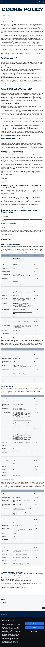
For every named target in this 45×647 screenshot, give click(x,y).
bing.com (4, 536)
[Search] (36, 2)
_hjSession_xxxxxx (22, 373)
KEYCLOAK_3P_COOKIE (17, 408)
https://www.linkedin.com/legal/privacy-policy (16, 587)
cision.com (4, 472)
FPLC (16, 512)
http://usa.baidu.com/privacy (11, 579)
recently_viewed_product (22, 414)
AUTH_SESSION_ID (16, 309)
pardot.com (4, 547)
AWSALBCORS (16, 500)
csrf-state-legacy (16, 493)
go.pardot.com (5, 539)
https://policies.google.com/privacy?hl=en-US (16, 577)
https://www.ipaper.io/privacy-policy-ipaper (15, 584)
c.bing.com (4, 533)
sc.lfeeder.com (5, 525)
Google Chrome (4, 178)
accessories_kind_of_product (18, 404)
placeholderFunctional (17, 421)
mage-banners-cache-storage (26, 284)
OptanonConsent (25, 288)
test (13, 287)
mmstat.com (4, 519)
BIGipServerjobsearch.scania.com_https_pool (21, 275)
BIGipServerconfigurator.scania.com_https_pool (22, 292)
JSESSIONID (15, 268)
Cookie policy (16, 644)
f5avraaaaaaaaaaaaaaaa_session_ (19, 312)
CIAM (28, 409)
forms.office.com (5, 442)
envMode (29, 414)
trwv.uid (14, 509)
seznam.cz (4, 448)
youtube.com (4, 563)
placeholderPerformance (17, 366)
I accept (34, 623)
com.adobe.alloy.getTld (19, 287)
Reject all (34, 627)
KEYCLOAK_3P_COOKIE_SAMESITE (19, 409)
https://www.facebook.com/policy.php (15, 586)
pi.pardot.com (4, 554)
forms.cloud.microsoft (6, 460)
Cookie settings (34, 631)
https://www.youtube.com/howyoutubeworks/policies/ (18, 580)
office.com (4, 445)
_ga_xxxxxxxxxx (16, 354)
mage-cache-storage (27, 420)
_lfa (21, 509)
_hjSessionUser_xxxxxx (17, 374)
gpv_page (15, 369)
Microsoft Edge (4, 179)
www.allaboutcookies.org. (29, 85)
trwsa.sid (18, 509)
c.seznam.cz (4, 469)
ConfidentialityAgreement (18, 420)
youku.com (4, 455)
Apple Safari (4, 177)
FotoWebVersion (16, 398)
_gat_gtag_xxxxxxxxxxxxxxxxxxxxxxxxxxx (22, 508)
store (18, 435)
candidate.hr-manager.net (4, 452)
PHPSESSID (22, 298)
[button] (7, 21)
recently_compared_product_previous (20, 413)
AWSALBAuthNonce (16, 497)
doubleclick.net (5, 557)
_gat (30, 366)
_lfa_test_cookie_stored (17, 514)
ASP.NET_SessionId (16, 274)
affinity (24, 304)
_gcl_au (23, 509)
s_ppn (14, 351)
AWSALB (14, 501)
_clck (28, 373)
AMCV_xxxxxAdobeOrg (21, 512)
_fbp (14, 508)
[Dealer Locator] (39, 2)
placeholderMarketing (26, 514)
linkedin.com (4, 516)
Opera (2, 182)
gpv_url (18, 369)
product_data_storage (19, 417)
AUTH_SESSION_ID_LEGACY (24, 500)
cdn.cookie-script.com (6, 325)
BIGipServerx (22, 291)
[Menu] (2, 2)
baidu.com (4, 542)
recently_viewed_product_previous (19, 416)
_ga (16, 365)
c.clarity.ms (4, 475)
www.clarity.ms (5, 463)
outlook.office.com (5, 318)
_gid (22, 365)
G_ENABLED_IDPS (16, 258)
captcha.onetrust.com (6, 333)
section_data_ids (16, 415)
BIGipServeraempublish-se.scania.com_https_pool (21, 304)
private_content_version (17, 433)
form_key (14, 429)
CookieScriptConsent (17, 285)
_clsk (23, 374)
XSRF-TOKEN (15, 264)
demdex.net (4, 560)
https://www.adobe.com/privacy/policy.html (15, 588)
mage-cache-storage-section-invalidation (20, 428)
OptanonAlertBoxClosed (17, 288)
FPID (14, 365)
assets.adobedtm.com (6, 528)
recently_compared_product (18, 412)
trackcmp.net (4, 544)
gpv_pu (14, 401)
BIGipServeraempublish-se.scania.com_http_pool (22, 305)
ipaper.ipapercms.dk (6, 457)
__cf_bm (14, 271)
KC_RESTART (23, 309)
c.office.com (4, 330)
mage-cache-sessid (16, 284)
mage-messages (27, 439)
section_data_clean (17, 299)
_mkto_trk (19, 365)
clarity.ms (4, 466)
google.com (4, 522)
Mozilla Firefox (4, 181)
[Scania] (43, 2)
